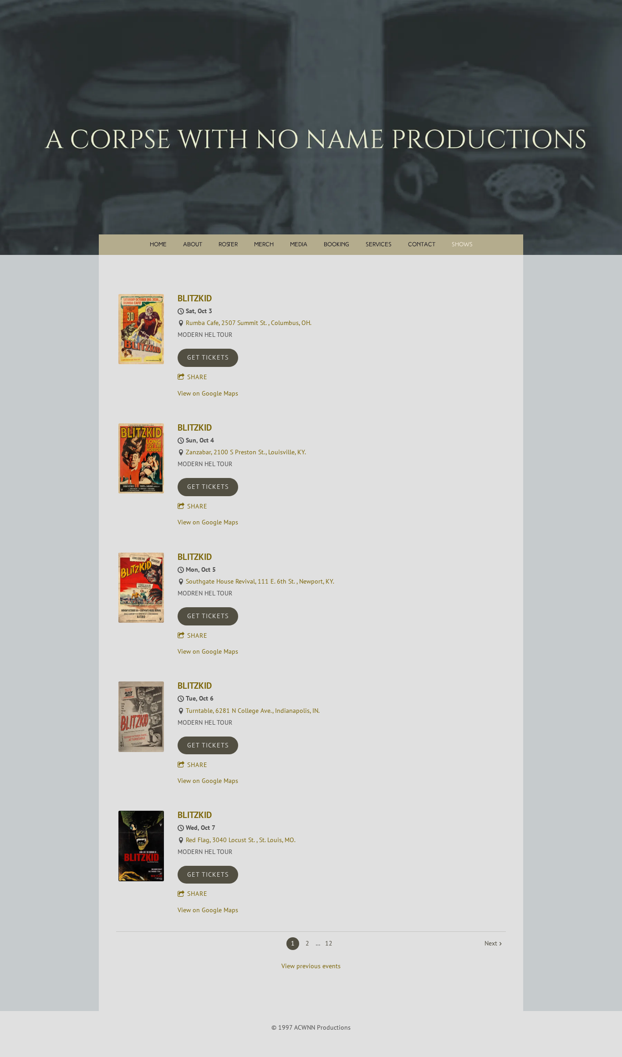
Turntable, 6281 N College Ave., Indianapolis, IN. (253, 710)
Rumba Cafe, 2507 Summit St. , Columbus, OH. (248, 323)
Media (298, 245)
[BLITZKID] (141, 362)
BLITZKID (195, 298)
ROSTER (228, 245)
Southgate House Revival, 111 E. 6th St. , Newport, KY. (260, 581)
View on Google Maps (208, 393)
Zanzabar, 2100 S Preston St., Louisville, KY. (246, 452)
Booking (336, 245)
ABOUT (192, 245)
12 (328, 943)
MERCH (264, 245)
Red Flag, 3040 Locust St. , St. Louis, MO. (241, 840)
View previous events (311, 966)
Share (197, 377)
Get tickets (208, 357)
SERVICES (379, 245)
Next (490, 943)
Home (158, 245)
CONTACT (421, 245)
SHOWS (462, 245)
